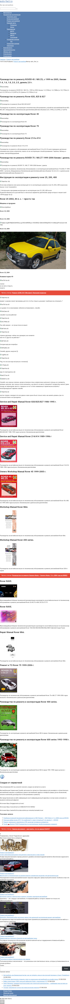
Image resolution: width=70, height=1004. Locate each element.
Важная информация (10, 995)
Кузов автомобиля (13, 19)
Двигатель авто (12, 17)
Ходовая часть (11, 23)
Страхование (7, 56)
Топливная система (13, 39)
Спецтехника (7, 54)
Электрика (10, 46)
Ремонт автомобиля (13, 21)
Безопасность (7, 48)
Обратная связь (8, 993)
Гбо (11, 41)
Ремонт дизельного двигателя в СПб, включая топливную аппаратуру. (26, 822)
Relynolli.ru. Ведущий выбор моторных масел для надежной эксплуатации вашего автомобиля (30, 917)
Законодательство (9, 50)
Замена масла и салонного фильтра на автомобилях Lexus (18, 938)
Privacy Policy (7, 991)
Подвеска (13, 25)
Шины (12, 27)
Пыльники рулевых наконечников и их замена (15, 959)
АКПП (12, 31)
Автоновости (7, 13)
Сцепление (13, 37)
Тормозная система (13, 43)
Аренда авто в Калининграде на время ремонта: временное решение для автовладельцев (29, 875)
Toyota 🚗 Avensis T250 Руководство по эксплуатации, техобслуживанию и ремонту (30, 824)
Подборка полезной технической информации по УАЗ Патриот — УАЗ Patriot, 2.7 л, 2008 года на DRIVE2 (36, 818)
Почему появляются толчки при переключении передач (21, 987)
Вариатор (13, 33)
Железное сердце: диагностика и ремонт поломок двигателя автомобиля (23, 896)
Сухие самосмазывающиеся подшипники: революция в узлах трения (22, 855)
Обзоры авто (7, 52)
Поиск (2, 965)
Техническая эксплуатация (11, 15)
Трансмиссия (11, 29)
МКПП (12, 35)
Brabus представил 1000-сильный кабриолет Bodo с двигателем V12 (25, 981)
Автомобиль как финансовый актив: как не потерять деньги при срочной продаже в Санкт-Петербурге (36, 975)
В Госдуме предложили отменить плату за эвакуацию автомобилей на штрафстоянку (30, 979)
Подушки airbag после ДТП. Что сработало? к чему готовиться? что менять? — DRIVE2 (30, 820)
